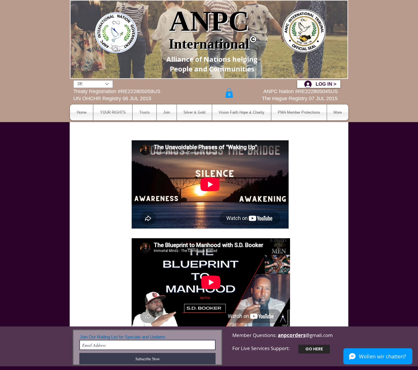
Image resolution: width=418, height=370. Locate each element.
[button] (229, 93)
